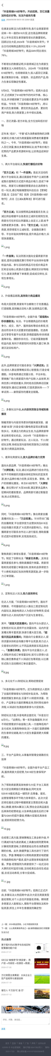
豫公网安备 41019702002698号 (30, 1051)
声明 (33, 1043)
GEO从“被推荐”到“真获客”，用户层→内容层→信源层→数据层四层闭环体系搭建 (16, 961)
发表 (3, 1028)
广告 (27, 1043)
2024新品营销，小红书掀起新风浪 (23, 924)
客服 (20, 1043)
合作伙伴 (42, 1043)
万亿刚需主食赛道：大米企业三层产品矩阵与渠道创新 (16, 977)
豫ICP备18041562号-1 (33, 1047)
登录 (14, 1043)
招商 (3, 19)
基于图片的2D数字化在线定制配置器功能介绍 (15, 946)
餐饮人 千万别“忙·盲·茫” (12, 990)
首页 (7, 1043)
